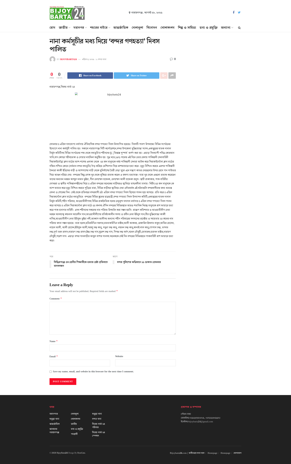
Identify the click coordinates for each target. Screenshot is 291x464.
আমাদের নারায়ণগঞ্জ (54, 430)
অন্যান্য (225, 27)
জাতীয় (63, 27)
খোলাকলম (167, 27)
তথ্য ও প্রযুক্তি (209, 27)
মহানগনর (54, 414)
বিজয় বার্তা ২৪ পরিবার (98, 425)
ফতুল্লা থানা (54, 419)
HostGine (81, 453)
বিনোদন (152, 27)
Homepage (212, 453)
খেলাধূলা (137, 27)
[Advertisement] (212, 68)
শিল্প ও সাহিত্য (187, 27)
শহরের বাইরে (98, 27)
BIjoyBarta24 (68, 59)
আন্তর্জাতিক (120, 27)
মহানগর (78, 27)
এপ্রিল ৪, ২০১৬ (88, 59)
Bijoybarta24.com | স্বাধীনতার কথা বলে (187, 453)
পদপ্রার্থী (74, 434)
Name (54, 341)
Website (119, 356)
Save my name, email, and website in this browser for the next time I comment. (93, 371)
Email (54, 356)
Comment (56, 298)
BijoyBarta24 (62, 453)
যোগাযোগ (237, 453)
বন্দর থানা (102, 59)
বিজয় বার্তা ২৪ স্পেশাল (98, 434)
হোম (52, 27)
